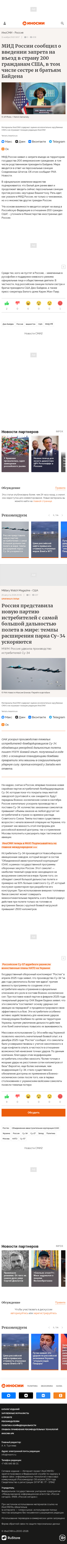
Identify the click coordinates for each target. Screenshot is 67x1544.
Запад (41, 1133)
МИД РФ (49, 324)
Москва (6, 1139)
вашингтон (30, 324)
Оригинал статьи (10, 599)
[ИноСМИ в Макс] (9, 1395)
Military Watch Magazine (16, 590)
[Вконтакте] (37, 141)
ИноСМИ (7, 32)
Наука (59, 1386)
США (40, 324)
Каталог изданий (10, 1409)
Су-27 (33, 1133)
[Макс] (7, 141)
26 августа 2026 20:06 (12, 595)
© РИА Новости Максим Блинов (16, 693)
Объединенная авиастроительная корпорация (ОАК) (35, 1128)
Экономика (47, 1386)
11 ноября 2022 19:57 (10, 37)
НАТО (14, 1139)
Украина (6, 1133)
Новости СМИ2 (33, 333)
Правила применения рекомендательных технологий (30, 1429)
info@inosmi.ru (9, 1454)
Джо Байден (8, 324)
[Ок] (5, 149)
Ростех (6, 1128)
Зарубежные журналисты (15, 1413)
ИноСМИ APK (8, 1433)
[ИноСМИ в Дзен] (26, 1395)
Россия (19, 32)
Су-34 (25, 1133)
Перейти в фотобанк (41, 693)
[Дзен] (20, 141)
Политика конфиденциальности (19, 1425)
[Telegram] (57, 141)
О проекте (7, 1417)
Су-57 (22, 1139)
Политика (50, 1133)
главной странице (42, 501)
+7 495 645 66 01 (10, 1463)
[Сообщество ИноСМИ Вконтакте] (43, 1395)
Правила (60, 487)
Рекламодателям (10, 1421)
